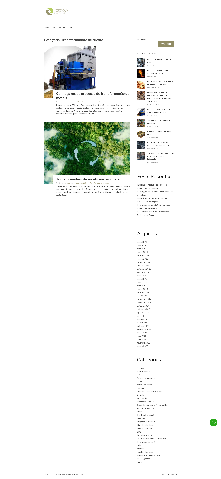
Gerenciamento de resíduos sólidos (152, 405)
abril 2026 (141, 249)
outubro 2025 (143, 265)
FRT (175, 475)
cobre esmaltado (144, 385)
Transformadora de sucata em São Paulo (88, 179)
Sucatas (140, 449)
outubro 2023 (143, 326)
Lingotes (141, 418)
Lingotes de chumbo (146, 425)
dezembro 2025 (144, 262)
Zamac (140, 462)
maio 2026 (142, 245)
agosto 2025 (143, 272)
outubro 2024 (143, 306)
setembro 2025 (144, 269)
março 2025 (142, 289)
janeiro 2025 (142, 296)
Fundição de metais (145, 402)
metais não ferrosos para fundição (152, 438)
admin (69, 102)
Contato (73, 28)
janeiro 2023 (142, 346)
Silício (139, 445)
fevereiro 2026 (143, 255)
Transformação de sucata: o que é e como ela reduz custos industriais (160, 156)
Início (46, 28)
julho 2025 (141, 276)
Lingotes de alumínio (146, 422)
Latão (139, 412)
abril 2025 (141, 286)
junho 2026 (142, 242)
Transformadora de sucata (96, 102)
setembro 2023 (144, 329)
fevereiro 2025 (143, 292)
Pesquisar (141, 39)
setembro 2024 (144, 309)
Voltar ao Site (59, 28)
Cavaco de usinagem (146, 378)
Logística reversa (144, 435)
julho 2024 (141, 316)
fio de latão (142, 398)
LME (139, 432)
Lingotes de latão (144, 428)
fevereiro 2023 (143, 343)
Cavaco (140, 375)
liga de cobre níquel (145, 415)
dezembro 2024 (144, 299)
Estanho (140, 395)
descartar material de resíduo (150, 391)
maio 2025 (142, 282)
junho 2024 (142, 319)
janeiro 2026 (142, 259)
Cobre (139, 381)
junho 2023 (142, 333)
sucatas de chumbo (145, 452)
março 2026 (142, 252)
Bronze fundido (143, 371)
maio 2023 (141, 336)
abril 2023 (141, 339)
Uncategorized (143, 459)
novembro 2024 (144, 302)
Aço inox (140, 368)
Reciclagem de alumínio (147, 442)
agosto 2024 (143, 313)
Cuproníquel (142, 388)
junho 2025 (142, 279)
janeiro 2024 (142, 323)
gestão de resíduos (145, 408)
